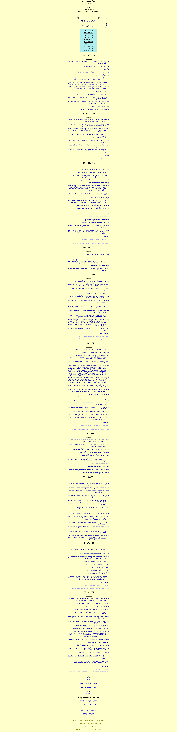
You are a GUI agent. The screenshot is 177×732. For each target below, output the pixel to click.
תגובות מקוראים (81, 729)
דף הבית (88, 693)
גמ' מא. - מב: (88, 30)
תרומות (94, 726)
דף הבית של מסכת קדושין (88, 687)
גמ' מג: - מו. (88, 35)
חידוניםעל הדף (85, 714)
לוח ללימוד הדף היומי (94, 723)
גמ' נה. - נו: (88, 48)
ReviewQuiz (86, 709)
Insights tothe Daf (82, 701)
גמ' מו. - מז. (88, 37)
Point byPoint (80, 705)
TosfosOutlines (92, 705)
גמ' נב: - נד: (88, 46)
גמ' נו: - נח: (88, 50)
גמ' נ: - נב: (89, 44)
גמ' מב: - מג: (88, 33)
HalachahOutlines (86, 705)
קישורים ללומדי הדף (95, 729)
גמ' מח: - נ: (88, 42)
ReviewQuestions (95, 701)
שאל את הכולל (80, 723)
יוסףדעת (96, 709)
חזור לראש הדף (88, 3)
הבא (88, 679)
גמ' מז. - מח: (88, 39)
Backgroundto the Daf (88, 701)
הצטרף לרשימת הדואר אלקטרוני (94, 720)
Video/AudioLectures (91, 714)
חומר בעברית (85, 726)
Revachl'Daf (81, 709)
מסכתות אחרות (77, 720)
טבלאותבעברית (92, 709)
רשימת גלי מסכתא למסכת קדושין (88, 683)
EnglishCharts (97, 705)
